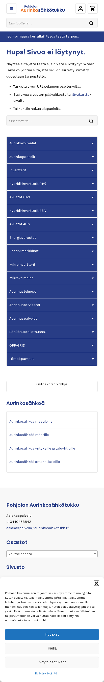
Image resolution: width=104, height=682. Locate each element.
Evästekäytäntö (46, 673)
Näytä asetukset (52, 662)
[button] (96, 583)
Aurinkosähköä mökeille (29, 435)
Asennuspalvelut (23, 318)
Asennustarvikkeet (24, 305)
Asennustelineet (22, 291)
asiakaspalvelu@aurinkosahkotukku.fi (37, 528)
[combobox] (51, 553)
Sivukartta (80, 94)
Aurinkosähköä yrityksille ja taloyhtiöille (42, 448)
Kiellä (52, 648)
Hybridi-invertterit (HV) (27, 184)
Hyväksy (52, 634)
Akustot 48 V (19, 224)
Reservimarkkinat (24, 251)
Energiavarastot (22, 237)
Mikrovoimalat (21, 278)
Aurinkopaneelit (22, 157)
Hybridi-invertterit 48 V (27, 211)
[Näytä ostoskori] (93, 9)
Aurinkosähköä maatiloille (30, 421)
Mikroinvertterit (22, 264)
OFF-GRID (17, 345)
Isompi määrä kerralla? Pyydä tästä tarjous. (42, 36)
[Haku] (91, 23)
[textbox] (52, 554)
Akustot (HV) (19, 197)
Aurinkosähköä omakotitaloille (34, 462)
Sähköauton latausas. (27, 332)
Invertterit (17, 170)
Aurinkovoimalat (22, 143)
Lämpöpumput (21, 359)
